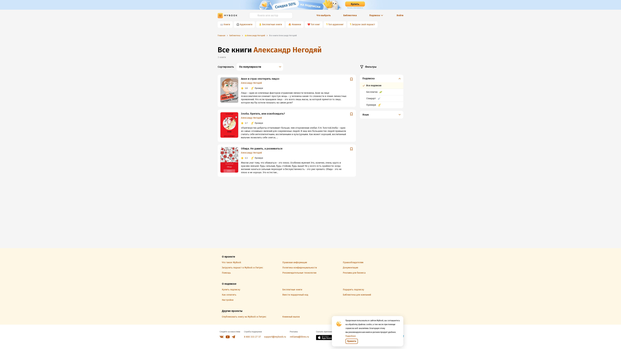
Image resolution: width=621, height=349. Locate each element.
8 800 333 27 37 (252, 336)
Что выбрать (323, 15)
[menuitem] (381, 91)
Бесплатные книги (272, 24)
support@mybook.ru (275, 336)
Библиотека (350, 15)
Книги (227, 24)
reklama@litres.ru (299, 336)
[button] (381, 78)
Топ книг (315, 24)
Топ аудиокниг (335, 24)
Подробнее (350, 336)
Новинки (296, 24)
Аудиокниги (246, 24)
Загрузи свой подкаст (363, 24)
